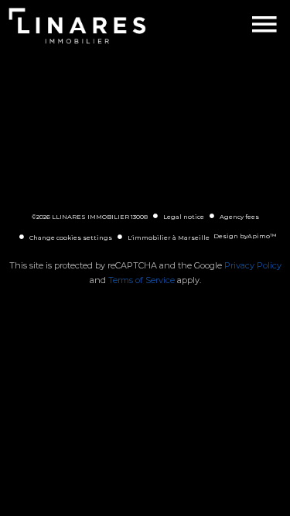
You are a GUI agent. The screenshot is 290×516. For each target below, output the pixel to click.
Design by (244, 236)
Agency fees (239, 216)
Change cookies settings (70, 237)
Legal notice (183, 216)
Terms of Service (141, 280)
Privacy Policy (252, 265)
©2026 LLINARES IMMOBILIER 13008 (90, 216)
